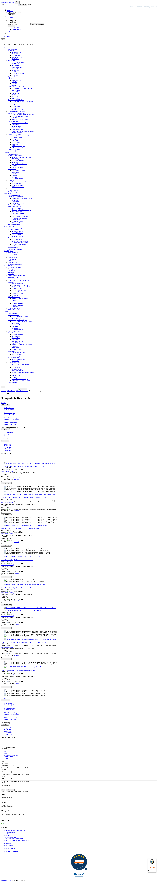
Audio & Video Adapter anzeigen (21, 157)
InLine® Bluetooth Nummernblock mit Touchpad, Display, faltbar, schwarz (22, 466)
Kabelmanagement (13, 315)
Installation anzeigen (17, 283)
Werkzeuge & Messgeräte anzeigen (22, 344)
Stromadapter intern (17, 147)
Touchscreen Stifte (13, 277)
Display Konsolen (13, 254)
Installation (11, 282)
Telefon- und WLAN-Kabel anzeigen (22, 101)
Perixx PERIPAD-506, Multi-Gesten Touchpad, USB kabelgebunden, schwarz (23, 497)
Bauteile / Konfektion (14, 331)
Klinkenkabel (15, 59)
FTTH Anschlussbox (18, 187)
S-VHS (14, 72)
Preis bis (7, 785)
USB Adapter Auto (17, 178)
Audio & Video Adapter (15, 155)
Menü (2, 39)
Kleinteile (11, 333)
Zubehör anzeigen (13, 313)
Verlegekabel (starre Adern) (20, 119)
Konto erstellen (16, 28)
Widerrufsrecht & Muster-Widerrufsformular (17, 840)
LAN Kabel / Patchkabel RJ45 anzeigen (23, 88)
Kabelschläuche (16, 318)
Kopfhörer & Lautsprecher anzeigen (22, 198)
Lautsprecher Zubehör (18, 203)
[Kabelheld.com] (8, 2)
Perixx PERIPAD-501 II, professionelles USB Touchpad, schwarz (20, 528)
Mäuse (14, 302)
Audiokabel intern (17, 137)
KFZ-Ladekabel (16, 128)
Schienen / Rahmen (17, 292)
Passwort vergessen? (18, 29)
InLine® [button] (6, 434)
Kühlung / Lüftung (17, 288)
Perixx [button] (6, 436)
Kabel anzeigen (12, 49)
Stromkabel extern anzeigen (20, 123)
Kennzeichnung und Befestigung (17, 320)
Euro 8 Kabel (15, 124)
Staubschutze (15, 295)
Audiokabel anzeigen (18, 52)
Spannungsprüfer (17, 349)
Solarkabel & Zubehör (14, 149)
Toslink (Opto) (16, 55)
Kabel (6, 47)
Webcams (11, 272)
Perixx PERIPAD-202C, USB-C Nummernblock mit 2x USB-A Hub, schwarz (23, 642)
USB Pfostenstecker (17, 144)
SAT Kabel (15, 118)
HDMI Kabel (15, 70)
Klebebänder (11, 351)
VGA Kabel (15, 64)
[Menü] (155, 859)
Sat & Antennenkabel (18, 73)
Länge (4, 772)
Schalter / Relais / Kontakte (19, 290)
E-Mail (10, 22)
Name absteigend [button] (9, 414)
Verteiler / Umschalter (18, 167)
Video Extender (16, 223)
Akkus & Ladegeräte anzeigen (20, 231)
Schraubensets (16, 219)
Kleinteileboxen (16, 336)
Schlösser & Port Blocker (15, 308)
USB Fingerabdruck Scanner (16, 275)
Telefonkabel (15, 108)
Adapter (6, 152)
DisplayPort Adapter (17, 160)
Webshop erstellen (6, 880)
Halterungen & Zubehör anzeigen (21, 210)
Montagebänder (16, 354)
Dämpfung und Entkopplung (20, 285)
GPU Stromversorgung (18, 146)
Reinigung (15, 339)
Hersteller (5, 765)
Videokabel (11, 60)
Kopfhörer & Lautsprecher (15, 196)
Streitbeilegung (9, 845)
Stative (14, 215)
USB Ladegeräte (16, 234)
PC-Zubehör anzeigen (14, 267)
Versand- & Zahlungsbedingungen (14, 830)
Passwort (10, 24)
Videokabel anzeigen (18, 62)
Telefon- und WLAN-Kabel (16, 100)
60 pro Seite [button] (7, 445)
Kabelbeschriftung (17, 325)
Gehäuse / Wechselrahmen (15, 279)
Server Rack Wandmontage (20, 379)
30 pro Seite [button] (7, 444)
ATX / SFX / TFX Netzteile (20, 241)
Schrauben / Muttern (17, 293)
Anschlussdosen (16, 366)
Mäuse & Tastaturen (14, 297)
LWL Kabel (15, 98)
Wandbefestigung (17, 356)
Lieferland (11, 12)
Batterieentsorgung (10, 837)
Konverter (15, 165)
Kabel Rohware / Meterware (16, 113)
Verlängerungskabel (17, 129)
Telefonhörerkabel (17, 106)
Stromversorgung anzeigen (15, 228)
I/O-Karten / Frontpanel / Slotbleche (22, 287)
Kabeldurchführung (17, 329)
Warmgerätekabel (17, 132)
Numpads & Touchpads (18, 303)
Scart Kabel (15, 75)
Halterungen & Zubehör (15, 208)
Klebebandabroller (13, 357)
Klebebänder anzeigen (18, 352)
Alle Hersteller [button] (8, 432)
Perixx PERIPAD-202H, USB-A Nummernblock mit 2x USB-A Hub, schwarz (23, 611)
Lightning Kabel (13, 77)
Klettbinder (15, 326)
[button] (8, 11)
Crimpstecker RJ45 (17, 185)
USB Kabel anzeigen (18, 80)
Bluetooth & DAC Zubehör (16, 205)
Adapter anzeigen (13, 154)
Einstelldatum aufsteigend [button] (11, 418)
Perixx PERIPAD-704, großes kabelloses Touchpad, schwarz (18, 588)
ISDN (13, 103)
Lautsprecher (15, 201)
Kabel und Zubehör (13, 256)
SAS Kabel (15, 139)
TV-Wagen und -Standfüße (19, 218)
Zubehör (6, 311)
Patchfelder (15, 374)
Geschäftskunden (9, 832)
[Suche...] (22, 5)
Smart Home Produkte (14, 206)
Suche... (29, 4)
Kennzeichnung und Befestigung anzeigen (24, 321)
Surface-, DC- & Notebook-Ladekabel (23, 131)
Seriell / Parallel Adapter (15, 190)
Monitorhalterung (17, 211)
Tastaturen (15, 306)
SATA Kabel (15, 141)
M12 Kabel (15, 96)
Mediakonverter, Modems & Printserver (23, 372)
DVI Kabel (15, 68)
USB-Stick (11, 274)
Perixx (54, 494)
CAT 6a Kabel (16, 93)
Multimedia (7, 193)
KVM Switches (12, 262)
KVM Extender (12, 257)
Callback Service (9, 835)
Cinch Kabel (15, 54)
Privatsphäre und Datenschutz (13, 838)
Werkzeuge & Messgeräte (15, 343)
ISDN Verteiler (16, 105)
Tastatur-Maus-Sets (17, 305)
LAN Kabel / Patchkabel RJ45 (17, 87)
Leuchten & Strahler (17, 341)
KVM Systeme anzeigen (15, 252)
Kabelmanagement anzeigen (20, 316)
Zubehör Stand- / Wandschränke (21, 380)
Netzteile (10, 238)
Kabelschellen (16, 328)
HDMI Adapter (16, 159)
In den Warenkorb (6, 483)
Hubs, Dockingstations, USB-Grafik (18, 280)
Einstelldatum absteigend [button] (11, 419)
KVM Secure (12, 261)
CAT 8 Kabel (15, 95)
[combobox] (5, 405)
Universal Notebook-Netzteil (20, 242)
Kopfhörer (15, 200)
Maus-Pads (15, 300)
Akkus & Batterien (17, 233)
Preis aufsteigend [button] (9, 408)
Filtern (3, 790)
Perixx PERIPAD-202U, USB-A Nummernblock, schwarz (18, 670)
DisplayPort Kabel (17, 67)
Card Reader (11, 270)
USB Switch (15, 172)
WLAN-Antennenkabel (18, 110)
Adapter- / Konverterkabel (19, 164)
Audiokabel (11, 50)
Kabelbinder (15, 323)
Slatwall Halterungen (18, 221)
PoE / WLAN (16, 375)
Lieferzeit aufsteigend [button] (10, 422)
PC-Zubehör (8, 265)
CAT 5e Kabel (16, 90)
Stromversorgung (9, 226)
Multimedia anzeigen (14, 195)
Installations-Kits (16, 367)
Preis (3, 785)
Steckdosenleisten (13, 247)
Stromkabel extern (13, 121)
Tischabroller (15, 361)
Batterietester (15, 347)
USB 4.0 (14, 85)
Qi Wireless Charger (17, 236)
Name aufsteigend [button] (9, 413)
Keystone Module (17, 369)
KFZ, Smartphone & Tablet (20, 216)
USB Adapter (12, 169)
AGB (6, 842)
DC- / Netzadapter (13, 188)
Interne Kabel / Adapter (15, 134)
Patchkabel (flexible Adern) (20, 116)
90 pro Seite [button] (7, 447)
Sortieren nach (5, 427)
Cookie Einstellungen (11, 848)
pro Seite (3, 439)
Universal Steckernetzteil (19, 244)
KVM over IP (12, 259)
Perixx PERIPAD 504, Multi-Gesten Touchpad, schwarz (17, 560)
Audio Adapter (16, 162)
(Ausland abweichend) (7, 471)
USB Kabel (11, 78)
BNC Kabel (15, 65)
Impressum (8, 843)
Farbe (4, 778)
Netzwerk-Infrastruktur (14, 362)
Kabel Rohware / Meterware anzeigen (23, 114)
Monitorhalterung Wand (19, 213)
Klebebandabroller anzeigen (20, 359)
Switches (14, 377)
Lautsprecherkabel (17, 57)
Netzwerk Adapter (13, 180)
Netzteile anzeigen (17, 239)
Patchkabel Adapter (17, 183)
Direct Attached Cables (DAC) (17, 111)
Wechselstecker (16, 246)
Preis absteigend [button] (9, 409)
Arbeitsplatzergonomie (14, 269)
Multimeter (15, 346)
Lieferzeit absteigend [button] (10, 424)
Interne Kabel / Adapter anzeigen (21, 136)
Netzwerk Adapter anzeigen (20, 182)
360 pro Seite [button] (8, 450)
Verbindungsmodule (17, 370)
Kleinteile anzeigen (17, 334)
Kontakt (7, 833)
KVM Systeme (8, 251)
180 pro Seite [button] (8, 449)
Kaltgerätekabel (16, 126)
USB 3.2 (14, 83)
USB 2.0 (14, 82)
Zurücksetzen (10, 790)
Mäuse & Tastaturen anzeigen (20, 298)
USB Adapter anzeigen (18, 170)
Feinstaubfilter (16, 338)
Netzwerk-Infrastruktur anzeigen (21, 364)
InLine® (52, 463)
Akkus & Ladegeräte (14, 229)
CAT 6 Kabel (15, 91)
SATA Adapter (16, 142)
